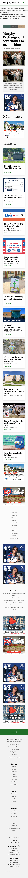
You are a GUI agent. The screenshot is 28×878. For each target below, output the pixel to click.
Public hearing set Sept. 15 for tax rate (12, 167)
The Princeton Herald (14, 747)
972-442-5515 (14, 861)
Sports (14, 535)
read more (7, 172)
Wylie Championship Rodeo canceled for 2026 (13, 423)
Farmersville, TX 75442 (14, 854)
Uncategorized (14, 538)
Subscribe (14, 794)
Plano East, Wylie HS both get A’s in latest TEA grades (13, 226)
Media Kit (14, 816)
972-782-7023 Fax (14, 850)
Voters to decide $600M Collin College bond (14, 391)
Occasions (14, 528)
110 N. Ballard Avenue (14, 865)
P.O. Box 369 (14, 840)
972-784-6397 (14, 848)
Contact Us (14, 830)
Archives (14, 799)
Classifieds (14, 782)
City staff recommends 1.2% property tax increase (14, 327)
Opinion (14, 530)
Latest (18, 48)
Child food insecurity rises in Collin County (13, 297)
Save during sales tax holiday (13, 454)
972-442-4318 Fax (14, 863)
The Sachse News (14, 749)
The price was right (14, 598)
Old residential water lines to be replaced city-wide (13, 359)
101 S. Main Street (14, 852)
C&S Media (14, 754)
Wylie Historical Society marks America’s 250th (11, 259)
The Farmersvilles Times (14, 741)
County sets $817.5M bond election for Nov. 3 (14, 197)
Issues (14, 796)
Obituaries (14, 525)
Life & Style (14, 523)
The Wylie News (14, 752)
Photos (14, 801)
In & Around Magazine (14, 757)
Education (17, 230)
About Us (14, 825)
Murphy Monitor (14, 744)
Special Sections (14, 813)
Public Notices (14, 533)
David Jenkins (7, 48)
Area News (12, 170)
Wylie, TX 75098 (14, 842)
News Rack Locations (14, 828)
